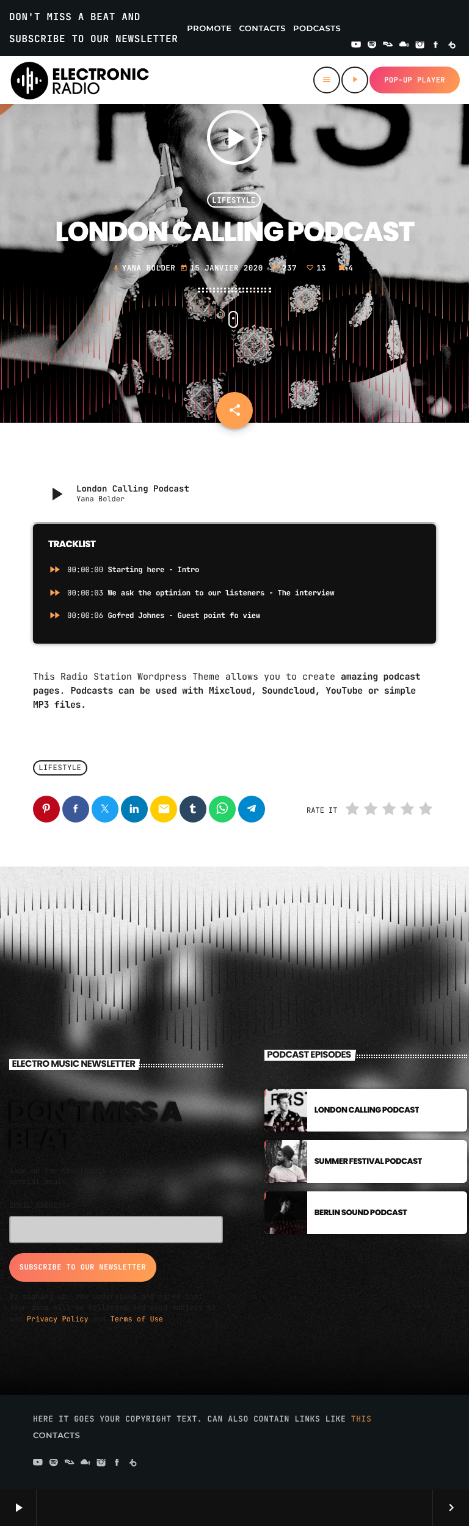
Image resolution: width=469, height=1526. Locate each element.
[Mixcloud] (404, 46)
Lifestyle (234, 200)
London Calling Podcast (367, 1110)
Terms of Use (137, 1319)
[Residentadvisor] (388, 46)
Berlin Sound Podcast (360, 1212)
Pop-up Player (414, 80)
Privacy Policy (58, 1319)
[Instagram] (420, 46)
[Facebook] (436, 46)
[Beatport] (452, 46)
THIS (361, 1419)
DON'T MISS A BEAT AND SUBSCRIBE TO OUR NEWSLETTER (93, 27)
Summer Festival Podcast (368, 1161)
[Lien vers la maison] (79, 80)
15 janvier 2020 (223, 268)
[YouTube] (356, 46)
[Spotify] (372, 46)
